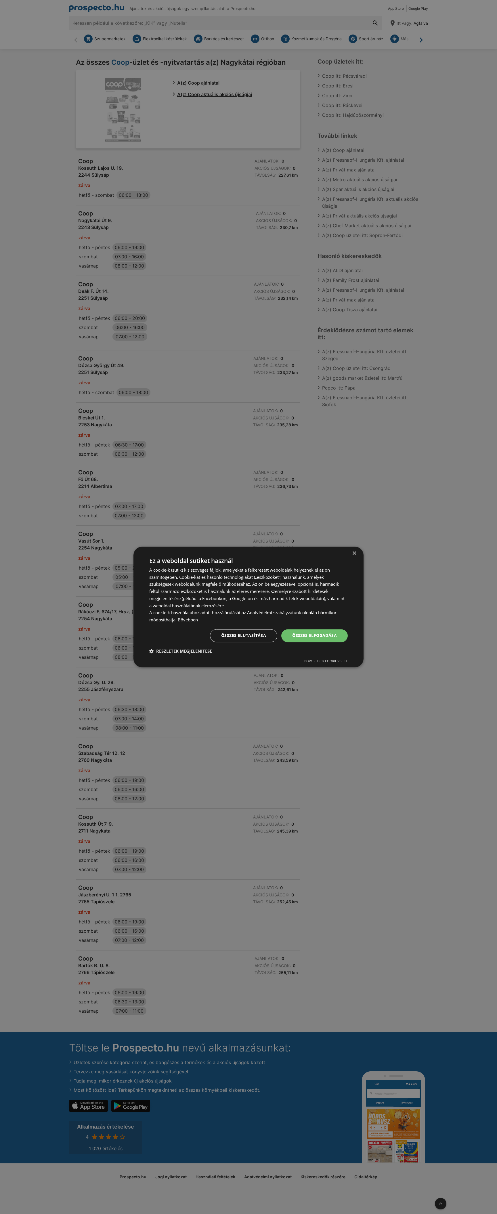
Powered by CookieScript (325, 661)
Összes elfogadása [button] (314, 635)
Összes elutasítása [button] (243, 635)
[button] (180, 651)
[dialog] (248, 607)
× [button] (354, 553)
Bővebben (188, 620)
